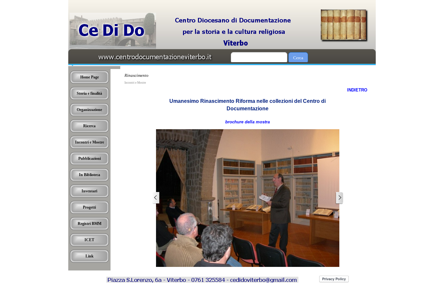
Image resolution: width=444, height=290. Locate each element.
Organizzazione (89, 109)
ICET (89, 240)
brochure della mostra (247, 121)
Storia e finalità (89, 93)
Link (89, 256)
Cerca (298, 57)
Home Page (89, 77)
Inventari (89, 191)
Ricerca (89, 126)
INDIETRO (357, 90)
